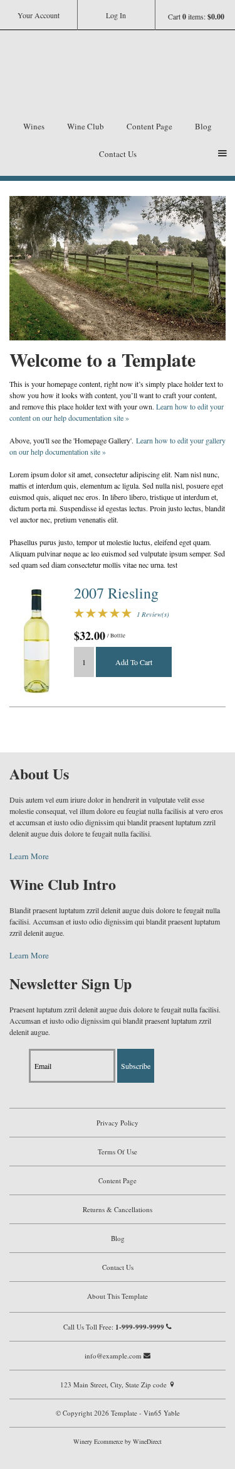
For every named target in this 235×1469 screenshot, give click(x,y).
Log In (116, 15)
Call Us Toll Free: (113, 1327)
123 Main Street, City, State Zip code (114, 1384)
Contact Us (118, 154)
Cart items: (196, 16)
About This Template (117, 1296)
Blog (203, 126)
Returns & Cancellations (117, 1209)
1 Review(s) (153, 614)
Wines (33, 126)
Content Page (149, 126)
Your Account (39, 15)
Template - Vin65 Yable (118, 76)
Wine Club (85, 126)
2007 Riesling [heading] (116, 593)
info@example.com (114, 1355)
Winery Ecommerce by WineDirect (117, 1441)
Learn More (29, 856)
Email (18, 1053)
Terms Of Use (117, 1151)
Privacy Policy (117, 1122)
